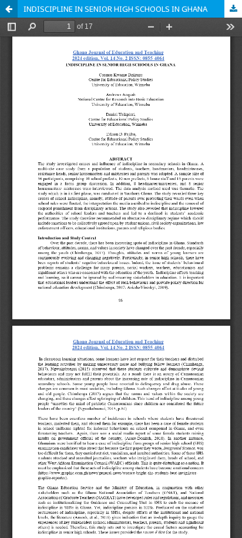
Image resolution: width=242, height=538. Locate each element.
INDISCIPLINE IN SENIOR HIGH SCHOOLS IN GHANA (115, 9)
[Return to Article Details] (9, 9)
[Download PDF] (233, 9)
